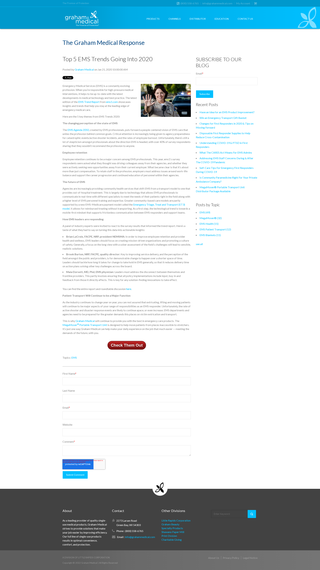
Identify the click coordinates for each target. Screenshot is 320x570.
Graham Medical (84, 69)
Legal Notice (250, 557)
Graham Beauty (170, 524)
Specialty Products (172, 528)
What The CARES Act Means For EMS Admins (226, 152)
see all (199, 244)
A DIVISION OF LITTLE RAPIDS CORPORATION (86, 557)
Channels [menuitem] (174, 18)
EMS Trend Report (89, 101)
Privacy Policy (231, 557)
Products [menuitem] (153, 18)
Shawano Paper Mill (173, 531)
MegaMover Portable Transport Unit (84, 324)
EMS (74, 357)
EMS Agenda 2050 (78, 129)
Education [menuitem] (222, 18)
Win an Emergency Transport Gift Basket (223, 117)
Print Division (169, 535)
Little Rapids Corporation (176, 520)
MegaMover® (211, 218)
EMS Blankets (210, 235)
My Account (243, 3)
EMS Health (209, 223)
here (128, 288)
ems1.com (112, 101)
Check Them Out (127, 345)
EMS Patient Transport (215, 229)
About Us (213, 557)
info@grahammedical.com (217, 3)
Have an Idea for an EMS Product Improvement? (227, 112)
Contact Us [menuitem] (245, 18)
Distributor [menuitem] (198, 18)
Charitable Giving (172, 539)
